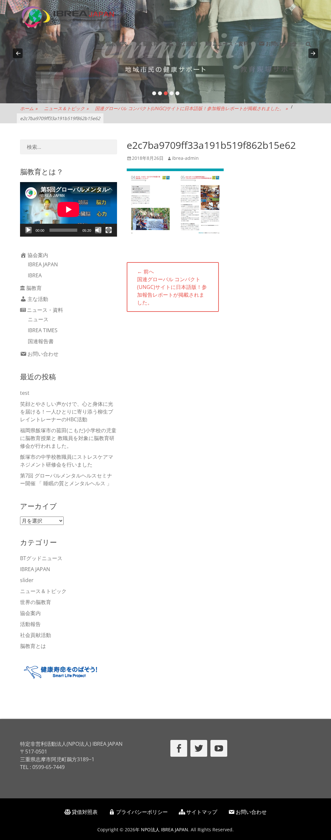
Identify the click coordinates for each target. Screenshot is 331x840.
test (24, 392)
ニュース (38, 319)
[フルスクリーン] (108, 230)
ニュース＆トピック (66, 108)
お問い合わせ (281, 43)
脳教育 (150, 43)
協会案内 (116, 43)
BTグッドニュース (41, 558)
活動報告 (30, 624)
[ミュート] (98, 230)
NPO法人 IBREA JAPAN (164, 829)
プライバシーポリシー (142, 811)
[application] (68, 209)
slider (27, 580)
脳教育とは (33, 646)
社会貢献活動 (35, 635)
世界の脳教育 (35, 602)
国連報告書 (41, 341)
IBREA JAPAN (43, 264)
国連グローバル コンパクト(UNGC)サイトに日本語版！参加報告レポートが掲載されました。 (191, 108)
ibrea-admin (185, 158)
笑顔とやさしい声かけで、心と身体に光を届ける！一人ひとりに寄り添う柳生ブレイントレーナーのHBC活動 (66, 411)
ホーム (28, 108)
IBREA (35, 275)
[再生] (28, 230)
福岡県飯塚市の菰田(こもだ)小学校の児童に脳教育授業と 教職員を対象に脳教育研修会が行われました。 (68, 438)
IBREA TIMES (43, 330)
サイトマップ (201, 811)
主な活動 (185, 43)
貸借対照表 (85, 811)
